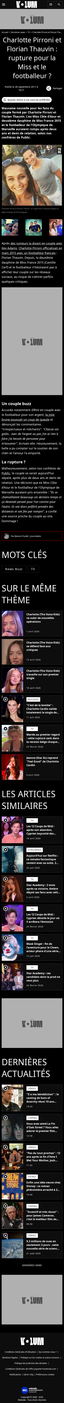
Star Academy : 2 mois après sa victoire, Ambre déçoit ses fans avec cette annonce (42, 890)
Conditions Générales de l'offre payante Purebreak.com (30, 1368)
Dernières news (18, 32)
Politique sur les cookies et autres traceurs (40, 1357)
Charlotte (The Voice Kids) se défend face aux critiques (43, 646)
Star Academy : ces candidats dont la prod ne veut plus (43, 976)
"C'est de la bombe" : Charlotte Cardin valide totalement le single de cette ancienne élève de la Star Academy (43, 712)
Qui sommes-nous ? (47, 1352)
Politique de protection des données (30, 1363)
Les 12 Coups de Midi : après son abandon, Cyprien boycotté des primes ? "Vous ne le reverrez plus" (40, 833)
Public (6, 473)
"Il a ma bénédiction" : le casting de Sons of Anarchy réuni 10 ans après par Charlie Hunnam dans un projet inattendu (42, 1103)
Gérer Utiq (28, 1374)
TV (29, 32)
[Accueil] (26, 4)
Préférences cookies (45, 1374)
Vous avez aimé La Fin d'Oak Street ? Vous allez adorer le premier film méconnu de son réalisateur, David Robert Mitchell (42, 1133)
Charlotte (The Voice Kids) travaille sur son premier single (43, 674)
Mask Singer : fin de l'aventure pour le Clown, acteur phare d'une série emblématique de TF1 (42, 949)
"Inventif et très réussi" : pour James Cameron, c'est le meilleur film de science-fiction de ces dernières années (42, 1219)
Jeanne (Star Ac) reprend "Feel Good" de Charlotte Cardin (42, 761)
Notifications (15, 1374)
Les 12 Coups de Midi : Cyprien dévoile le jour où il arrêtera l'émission (43, 918)
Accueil (5, 32)
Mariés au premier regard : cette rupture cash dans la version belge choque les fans (43, 740)
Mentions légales (10, 1357)
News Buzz (14, 569)
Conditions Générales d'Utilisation (20, 1352)
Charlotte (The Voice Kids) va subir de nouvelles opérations (43, 617)
